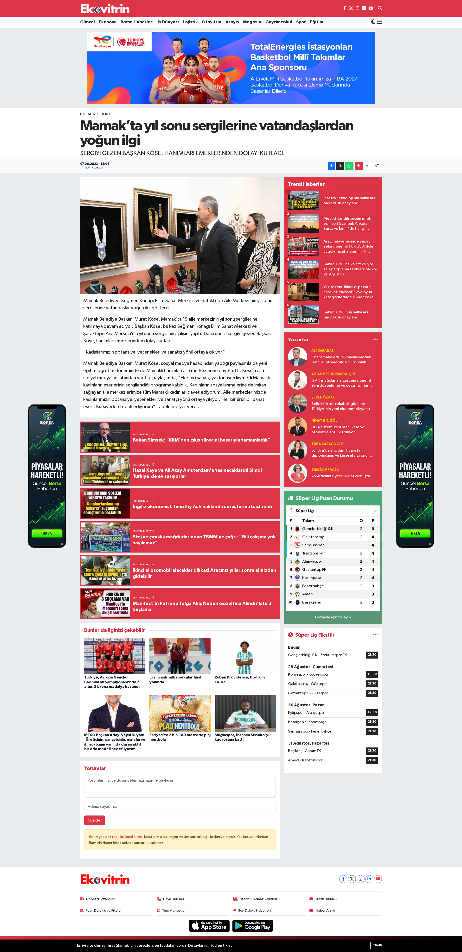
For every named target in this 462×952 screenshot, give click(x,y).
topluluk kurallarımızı (128, 837)
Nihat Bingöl (324, 421)
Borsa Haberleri (137, 22)
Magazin (252, 22)
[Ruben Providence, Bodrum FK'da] (245, 656)
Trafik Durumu (326, 899)
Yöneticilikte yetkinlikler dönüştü (340, 476)
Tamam (377, 945)
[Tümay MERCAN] (297, 473)
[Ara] (380, 9)
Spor (301, 22)
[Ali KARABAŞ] (297, 357)
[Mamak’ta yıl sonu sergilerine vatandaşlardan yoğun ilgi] (180, 235)
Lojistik (190, 22)
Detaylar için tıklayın (333, 617)
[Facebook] (343, 879)
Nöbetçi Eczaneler (100, 899)
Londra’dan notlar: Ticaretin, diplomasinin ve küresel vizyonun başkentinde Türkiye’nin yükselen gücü (340, 453)
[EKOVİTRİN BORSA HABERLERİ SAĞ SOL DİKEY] (47, 476)
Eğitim (316, 22)
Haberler (87, 114)
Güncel (87, 22)
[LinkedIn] (369, 879)
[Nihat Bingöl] (297, 426)
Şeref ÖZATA (323, 397)
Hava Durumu (173, 899)
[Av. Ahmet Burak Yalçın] (297, 380)
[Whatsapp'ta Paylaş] (349, 166)
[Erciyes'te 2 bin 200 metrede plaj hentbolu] (180, 713)
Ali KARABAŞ (322, 351)
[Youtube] (378, 879)
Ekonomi (107, 22)
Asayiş (232, 22)
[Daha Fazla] (359, 166)
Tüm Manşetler (174, 910)
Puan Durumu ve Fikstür (104, 910)
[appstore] (209, 926)
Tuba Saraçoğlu (327, 444)
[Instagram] (361, 879)
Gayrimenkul (278, 22)
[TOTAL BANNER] (231, 68)
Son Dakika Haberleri (254, 910)
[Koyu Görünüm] (373, 22)
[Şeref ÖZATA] (297, 403)
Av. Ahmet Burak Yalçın (333, 374)
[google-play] (252, 926)
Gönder (95, 820)
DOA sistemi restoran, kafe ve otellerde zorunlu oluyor (338, 429)
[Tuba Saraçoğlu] (297, 450)
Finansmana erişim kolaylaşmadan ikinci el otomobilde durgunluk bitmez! (341, 360)
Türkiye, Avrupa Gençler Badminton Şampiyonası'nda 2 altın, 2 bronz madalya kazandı (112, 681)
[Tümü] (375, 340)
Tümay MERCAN (325, 470)
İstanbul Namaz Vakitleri (258, 899)
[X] (352, 879)
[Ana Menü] (378, 22)
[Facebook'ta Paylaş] (331, 166)
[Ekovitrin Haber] (105, 8)
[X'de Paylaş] (340, 166)
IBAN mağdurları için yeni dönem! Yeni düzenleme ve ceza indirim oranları (341, 383)
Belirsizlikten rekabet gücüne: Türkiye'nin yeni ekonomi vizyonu (340, 406)
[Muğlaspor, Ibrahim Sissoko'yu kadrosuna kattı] (245, 713)
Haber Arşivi (325, 910)
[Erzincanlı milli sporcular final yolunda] (180, 656)
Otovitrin (211, 22)
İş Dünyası (168, 22)
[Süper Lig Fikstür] (375, 635)
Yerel (106, 114)
